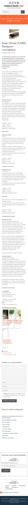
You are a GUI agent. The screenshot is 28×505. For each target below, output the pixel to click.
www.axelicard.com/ (11, 304)
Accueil (2, 18)
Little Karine (5, 435)
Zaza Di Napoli (6, 422)
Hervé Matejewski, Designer (9, 420)
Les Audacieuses (6, 431)
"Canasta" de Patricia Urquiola (9, 354)
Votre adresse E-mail (9, 462)
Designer (10, 18)
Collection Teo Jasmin (7, 437)
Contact (14, 485)
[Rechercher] (23, 12)
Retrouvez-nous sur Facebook (11, 492)
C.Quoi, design (6, 424)
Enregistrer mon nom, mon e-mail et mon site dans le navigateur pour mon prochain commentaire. (14, 395)
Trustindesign (5, 426)
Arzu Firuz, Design (7, 353)
